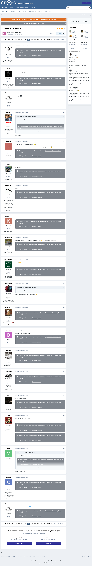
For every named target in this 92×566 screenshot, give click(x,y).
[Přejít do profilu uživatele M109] (8, 453)
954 (35, 39)
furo (8, 415)
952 (28, 39)
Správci (24, 11)
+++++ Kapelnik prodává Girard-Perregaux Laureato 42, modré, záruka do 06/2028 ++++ (34, 19)
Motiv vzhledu (33, 560)
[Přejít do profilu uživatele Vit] (82, 31)
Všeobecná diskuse (19, 34)
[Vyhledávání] (89, 7)
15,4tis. (9, 125)
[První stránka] (3, 40)
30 (9, 342)
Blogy (19, 11)
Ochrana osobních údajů (44, 560)
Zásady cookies (64, 560)
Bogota (8, 330)
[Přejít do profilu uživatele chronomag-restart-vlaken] (4, 33)
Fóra (7, 11)
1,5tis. (9, 81)
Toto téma (83, 7)
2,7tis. (9, 407)
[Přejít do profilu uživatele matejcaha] (8, 288)
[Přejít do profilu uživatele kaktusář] (82, 36)
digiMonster (8, 259)
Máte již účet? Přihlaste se (74, 3)
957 (44, 39)
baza (8, 395)
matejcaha (8, 283)
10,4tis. (9, 362)
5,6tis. (9, 197)
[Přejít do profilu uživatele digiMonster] (8, 264)
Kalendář (13, 11)
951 (25, 39)
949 (19, 39)
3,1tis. (9, 105)
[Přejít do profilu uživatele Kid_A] (8, 117)
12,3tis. (9, 176)
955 (38, 39)
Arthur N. (8, 185)
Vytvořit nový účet (19, 543)
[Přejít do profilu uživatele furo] (8, 420)
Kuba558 (8, 216)
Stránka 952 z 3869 (58, 39)
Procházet (4, 7)
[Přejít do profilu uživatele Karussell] (8, 98)
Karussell (8, 93)
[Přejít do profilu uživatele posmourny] (8, 376)
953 (32, 39)
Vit (84, 30)
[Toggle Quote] (17, 116)
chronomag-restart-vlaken (15, 32)
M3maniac (8, 237)
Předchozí (7, 39)
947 (12, 39)
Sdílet (52, 33)
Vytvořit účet (86, 2)
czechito (8, 477)
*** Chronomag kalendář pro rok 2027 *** (34, 23)
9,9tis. (9, 320)
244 (9, 383)
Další (48, 39)
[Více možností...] (63, 45)
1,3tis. (9, 272)
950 (22, 39)
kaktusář (86, 35)
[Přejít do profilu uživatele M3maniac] (8, 242)
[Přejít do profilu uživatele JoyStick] (8, 146)
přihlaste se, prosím (36, 55)
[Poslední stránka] (51, 40)
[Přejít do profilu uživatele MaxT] (8, 74)
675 (9, 296)
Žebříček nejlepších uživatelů (45, 11)
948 (16, 39)
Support (33, 7)
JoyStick (8, 141)
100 (9, 228)
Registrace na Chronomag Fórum (53, 50)
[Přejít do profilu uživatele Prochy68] (71, 36)
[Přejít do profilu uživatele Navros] (8, 50)
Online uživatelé (32, 11)
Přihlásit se (48, 543)
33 (9, 489)
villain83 (8, 350)
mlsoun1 (8, 164)
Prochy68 (75, 35)
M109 (8, 448)
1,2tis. (9, 428)
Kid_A (8, 112)
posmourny (8, 371)
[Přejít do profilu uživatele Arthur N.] (8, 190)
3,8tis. (9, 153)
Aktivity (11, 7)
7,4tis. (9, 249)
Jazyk (26, 560)
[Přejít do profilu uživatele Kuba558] (8, 221)
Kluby (2, 11)
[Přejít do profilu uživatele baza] (8, 400)
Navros (8, 45)
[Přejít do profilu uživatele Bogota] (8, 335)
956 (41, 39)
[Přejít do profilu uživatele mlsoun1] (8, 169)
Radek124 (8, 307)
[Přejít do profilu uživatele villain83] (8, 355)
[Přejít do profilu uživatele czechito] (8, 482)
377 (9, 461)
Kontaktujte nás (55, 560)
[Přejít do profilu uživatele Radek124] (8, 312)
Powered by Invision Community (46, 563)
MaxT (8, 69)
